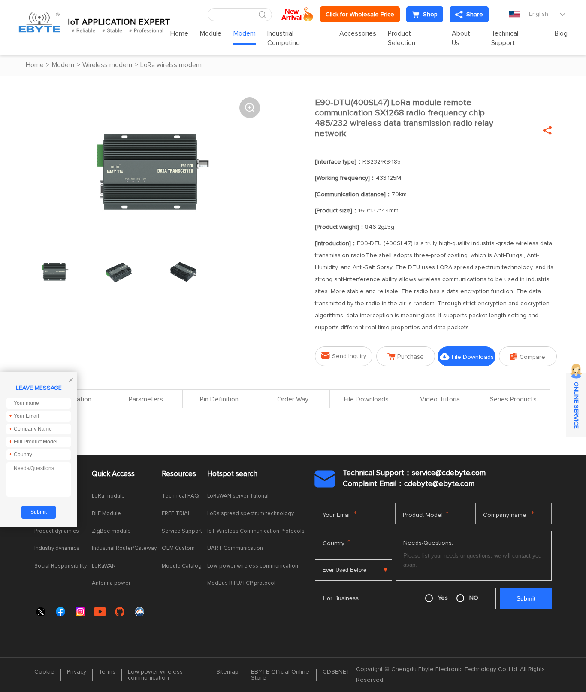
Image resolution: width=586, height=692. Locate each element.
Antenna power (111, 583)
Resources (179, 474)
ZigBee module (111, 531)
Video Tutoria (440, 399)
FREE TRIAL (176, 513)
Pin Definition (219, 399)
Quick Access (113, 474)
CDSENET (336, 672)
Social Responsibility (60, 566)
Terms (107, 672)
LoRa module (108, 496)
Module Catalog (182, 566)
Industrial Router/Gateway (124, 548)
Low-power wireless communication (252, 566)
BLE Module (106, 513)
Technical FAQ (180, 496)
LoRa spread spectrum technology (250, 513)
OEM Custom (178, 548)
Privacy (76, 672)
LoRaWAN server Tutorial (238, 496)
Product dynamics (56, 531)
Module (210, 33)
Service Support (182, 531)
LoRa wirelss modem (171, 64)
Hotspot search (232, 474)
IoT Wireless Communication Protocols (256, 531)
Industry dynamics (56, 548)
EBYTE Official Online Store (280, 675)
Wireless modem (107, 64)
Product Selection (401, 38)
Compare (527, 356)
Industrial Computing (283, 38)
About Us (461, 38)
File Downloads (467, 356)
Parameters (146, 399)
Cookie (44, 672)
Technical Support (504, 38)
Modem (244, 33)
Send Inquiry (343, 355)
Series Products (513, 399)
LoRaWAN (104, 566)
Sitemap (227, 672)
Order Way (292, 399)
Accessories (357, 33)
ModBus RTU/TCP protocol (241, 583)
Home (179, 33)
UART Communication (235, 548)
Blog (561, 33)
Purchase (405, 356)
